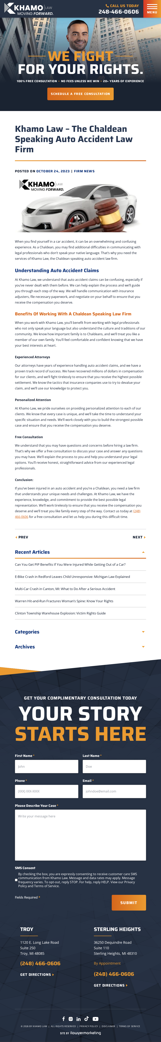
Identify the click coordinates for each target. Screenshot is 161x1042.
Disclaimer (108, 1026)
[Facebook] (63, 1019)
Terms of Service (46, 886)
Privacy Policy (89, 1026)
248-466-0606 (119, 11)
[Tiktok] (86, 1019)
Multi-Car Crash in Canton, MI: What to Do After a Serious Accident (65, 589)
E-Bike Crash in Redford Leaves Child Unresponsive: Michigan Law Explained (72, 577)
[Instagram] (71, 1019)
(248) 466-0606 (40, 963)
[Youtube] (95, 1019)
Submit (128, 903)
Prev (23, 537)
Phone (21, 781)
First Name (25, 756)
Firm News (84, 171)
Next (138, 537)
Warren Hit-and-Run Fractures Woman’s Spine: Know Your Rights (64, 601)
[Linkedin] (78, 1019)
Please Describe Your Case (36, 806)
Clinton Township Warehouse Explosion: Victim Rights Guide (60, 613)
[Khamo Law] (29, 9)
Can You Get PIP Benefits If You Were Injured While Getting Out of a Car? (70, 564)
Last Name (92, 756)
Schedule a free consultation (80, 93)
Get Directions (35, 974)
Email (88, 781)
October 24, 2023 (53, 171)
